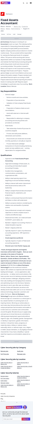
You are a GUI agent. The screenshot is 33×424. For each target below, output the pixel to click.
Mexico (8, 29)
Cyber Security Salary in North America (23, 384)
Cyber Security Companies (8, 396)
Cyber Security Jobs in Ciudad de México (6, 367)
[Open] (16, 402)
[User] (26, 3)
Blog (2, 398)
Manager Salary (5, 383)
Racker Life (26, 246)
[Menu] (30, 3)
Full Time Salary (5, 378)
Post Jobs (3, 393)
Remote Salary (4, 376)
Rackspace (9, 14)
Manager (19, 34)
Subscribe (26, 419)
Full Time (9, 34)
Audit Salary (4, 380)
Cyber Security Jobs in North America (24, 367)
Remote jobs (4, 351)
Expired (16, 38)
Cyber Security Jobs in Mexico (23, 363)
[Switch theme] (23, 3)
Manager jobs (21, 354)
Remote (3, 34)
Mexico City (17, 26)
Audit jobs (20, 351)
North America (15, 29)
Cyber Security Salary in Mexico (23, 380)
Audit (14, 34)
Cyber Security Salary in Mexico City (7, 385)
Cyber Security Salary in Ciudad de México (23, 377)
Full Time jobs (5, 354)
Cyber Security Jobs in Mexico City (6, 363)
